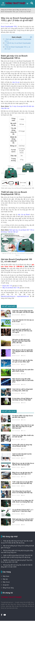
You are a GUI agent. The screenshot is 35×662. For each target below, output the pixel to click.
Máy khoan (6, 576)
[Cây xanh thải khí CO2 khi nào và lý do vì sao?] (6, 323)
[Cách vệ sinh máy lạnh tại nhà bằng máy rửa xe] (6, 456)
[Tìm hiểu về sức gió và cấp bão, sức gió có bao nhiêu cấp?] (6, 363)
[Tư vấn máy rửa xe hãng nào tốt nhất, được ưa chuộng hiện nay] (6, 503)
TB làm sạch (11, 9)
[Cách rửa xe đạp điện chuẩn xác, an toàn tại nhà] (6, 438)
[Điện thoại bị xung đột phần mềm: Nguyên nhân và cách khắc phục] (6, 381)
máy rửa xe (15, 82)
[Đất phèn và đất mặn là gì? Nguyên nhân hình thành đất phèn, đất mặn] (6, 342)
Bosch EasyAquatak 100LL (9, 26)
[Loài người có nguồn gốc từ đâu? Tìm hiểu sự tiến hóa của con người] (6, 332)
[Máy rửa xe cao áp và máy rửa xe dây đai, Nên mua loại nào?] (6, 466)
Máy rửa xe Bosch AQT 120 (10, 287)
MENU (3, 5)
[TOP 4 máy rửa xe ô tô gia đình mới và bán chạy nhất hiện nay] (6, 484)
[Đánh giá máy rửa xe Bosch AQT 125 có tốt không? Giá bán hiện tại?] (6, 522)
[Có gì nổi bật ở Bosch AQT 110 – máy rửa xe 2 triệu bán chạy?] (6, 512)
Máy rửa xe (20, 9)
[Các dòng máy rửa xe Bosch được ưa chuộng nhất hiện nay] (6, 494)
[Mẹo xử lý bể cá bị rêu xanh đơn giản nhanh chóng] (6, 372)
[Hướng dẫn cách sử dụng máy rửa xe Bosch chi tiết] (6, 447)
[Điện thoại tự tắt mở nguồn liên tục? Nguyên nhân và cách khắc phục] (6, 353)
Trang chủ (4, 9)
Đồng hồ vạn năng (8, 588)
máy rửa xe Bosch (24, 214)
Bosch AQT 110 (7, 286)
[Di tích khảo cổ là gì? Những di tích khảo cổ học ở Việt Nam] (6, 401)
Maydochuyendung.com (8, 296)
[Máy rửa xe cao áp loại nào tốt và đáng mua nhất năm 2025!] (6, 475)
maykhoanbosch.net (23, 296)
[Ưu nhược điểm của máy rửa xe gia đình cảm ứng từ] (6, 418)
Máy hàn (5, 579)
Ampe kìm (6, 585)
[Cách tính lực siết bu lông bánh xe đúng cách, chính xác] (6, 392)
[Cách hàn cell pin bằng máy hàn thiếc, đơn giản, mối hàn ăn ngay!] (6, 313)
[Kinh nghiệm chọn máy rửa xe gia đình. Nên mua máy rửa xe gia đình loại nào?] (6, 428)
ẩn (31, 37)
